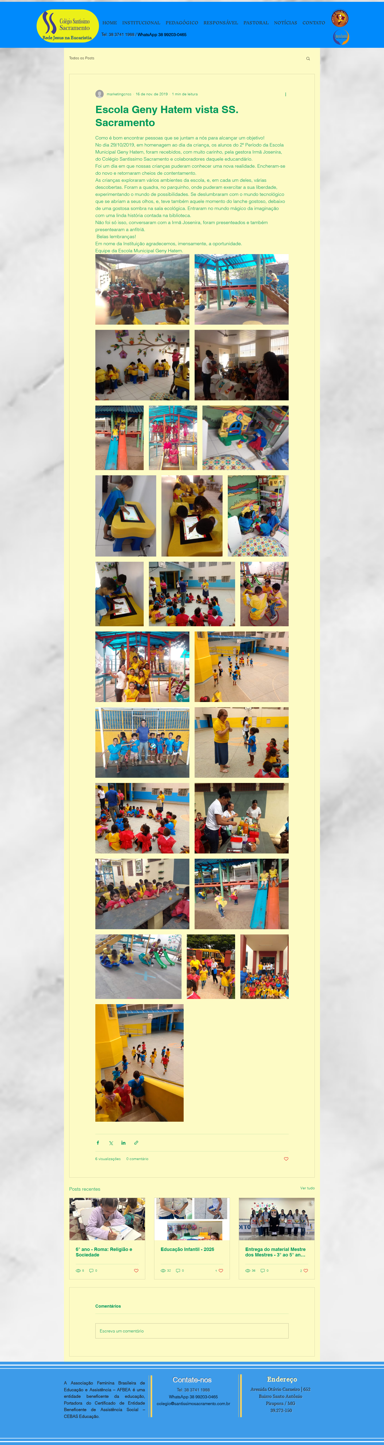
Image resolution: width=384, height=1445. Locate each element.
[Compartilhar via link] (136, 1142)
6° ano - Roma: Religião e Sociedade (104, 1252)
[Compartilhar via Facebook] (97, 1142)
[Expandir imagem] (142, 289)
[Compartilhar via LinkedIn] (123, 1142)
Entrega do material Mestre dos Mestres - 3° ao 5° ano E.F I (275, 1252)
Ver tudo (307, 1188)
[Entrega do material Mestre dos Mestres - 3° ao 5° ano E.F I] (277, 1219)
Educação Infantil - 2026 (187, 1249)
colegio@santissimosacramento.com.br (193, 1403)
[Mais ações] (285, 94)
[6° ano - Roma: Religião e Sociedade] (107, 1219)
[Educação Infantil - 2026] (192, 1219)
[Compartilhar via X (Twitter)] (110, 1142)
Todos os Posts (81, 58)
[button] (308, 58)
